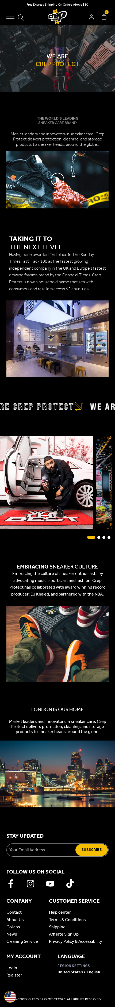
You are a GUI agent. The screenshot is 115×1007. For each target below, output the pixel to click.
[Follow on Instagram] (30, 883)
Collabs (13, 926)
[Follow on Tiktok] (70, 883)
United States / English (78, 972)
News (11, 934)
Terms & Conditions (67, 919)
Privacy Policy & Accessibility (75, 941)
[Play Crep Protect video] (57, 179)
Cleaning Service (22, 941)
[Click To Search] (21, 17)
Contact (14, 912)
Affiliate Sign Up (64, 934)
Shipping (57, 926)
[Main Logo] (57, 16)
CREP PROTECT (46, 999)
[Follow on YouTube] (50, 883)
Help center (60, 912)
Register (14, 975)
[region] (57, 58)
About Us (15, 919)
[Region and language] (10, 997)
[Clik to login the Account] (91, 16)
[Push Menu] (10, 17)
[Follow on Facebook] (10, 883)
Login (11, 967)
